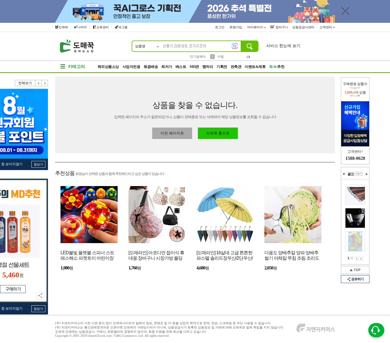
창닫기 (38, 164)
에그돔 (123, 27)
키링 (221, 56)
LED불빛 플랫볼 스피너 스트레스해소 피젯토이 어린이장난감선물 (87, 255)
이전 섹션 (344, 174)
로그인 (220, 27)
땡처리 (207, 66)
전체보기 (25, 83)
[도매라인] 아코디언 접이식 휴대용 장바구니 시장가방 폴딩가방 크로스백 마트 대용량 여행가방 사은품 (156, 255)
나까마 (82, 27)
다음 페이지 (361, 258)
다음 (45, 83)
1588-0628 (355, 158)
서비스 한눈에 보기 (283, 46)
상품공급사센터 (303, 27)
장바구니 (281, 27)
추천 (276, 66)
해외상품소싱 (108, 66)
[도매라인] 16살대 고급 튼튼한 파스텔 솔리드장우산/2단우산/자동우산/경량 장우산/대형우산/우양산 (224, 255)
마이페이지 (255, 27)
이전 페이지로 (172, 133)
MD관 (194, 66)
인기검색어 (198, 56)
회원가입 (236, 27)
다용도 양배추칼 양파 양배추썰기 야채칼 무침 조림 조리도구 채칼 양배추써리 (291, 255)
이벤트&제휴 (255, 66)
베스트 (181, 66)
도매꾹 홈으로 (218, 133)
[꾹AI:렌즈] (234, 46)
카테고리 (76, 66)
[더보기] (359, 174)
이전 (38, 83)
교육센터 (102, 27)
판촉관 (236, 66)
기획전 (221, 66)
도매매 (63, 27)
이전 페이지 (357, 258)
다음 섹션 (367, 174)
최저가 (166, 66)
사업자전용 (131, 66)
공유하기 (40, 295)
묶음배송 (151, 66)
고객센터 (326, 27)
